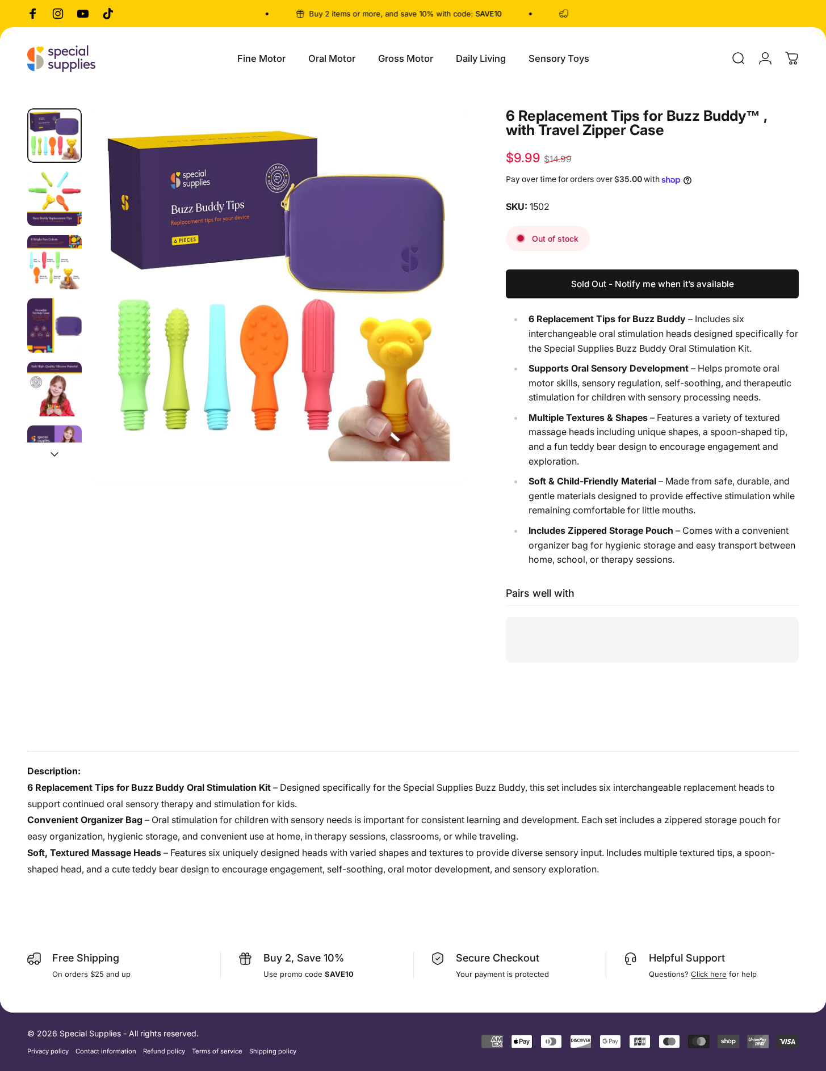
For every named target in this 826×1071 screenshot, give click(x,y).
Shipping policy (272, 1051)
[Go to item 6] (54, 452)
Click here (709, 974)
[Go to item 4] (54, 325)
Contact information (106, 1051)
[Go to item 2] (54, 198)
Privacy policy (48, 1051)
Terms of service (217, 1051)
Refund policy (164, 1051)
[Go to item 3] (54, 262)
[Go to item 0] (54, 135)
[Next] (437, 317)
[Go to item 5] (54, 389)
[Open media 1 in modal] (279, 296)
